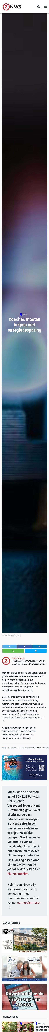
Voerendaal (13, 748)
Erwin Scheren (18, 658)
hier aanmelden (17, 873)
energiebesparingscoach (31, 748)
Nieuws (25, 314)
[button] (9, 646)
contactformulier (28, 902)
